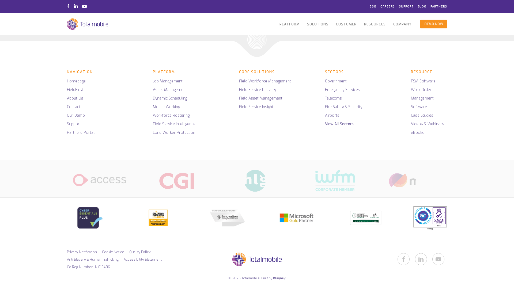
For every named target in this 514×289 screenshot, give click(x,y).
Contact (73, 106)
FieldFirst (75, 89)
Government (336, 81)
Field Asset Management (260, 98)
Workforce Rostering (171, 115)
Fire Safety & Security (343, 106)
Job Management (168, 81)
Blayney (279, 278)
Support (74, 124)
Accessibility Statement (143, 259)
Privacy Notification (82, 252)
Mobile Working (166, 106)
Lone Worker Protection (174, 132)
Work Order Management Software (422, 98)
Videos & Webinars (427, 124)
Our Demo (76, 115)
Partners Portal (81, 132)
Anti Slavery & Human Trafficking (93, 259)
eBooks (417, 132)
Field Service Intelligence (174, 124)
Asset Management (170, 89)
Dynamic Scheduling (170, 98)
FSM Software (423, 81)
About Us (75, 98)
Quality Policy (140, 252)
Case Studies (422, 115)
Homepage (76, 81)
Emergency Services (342, 89)
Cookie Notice (113, 252)
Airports (332, 115)
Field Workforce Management (265, 81)
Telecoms (333, 98)
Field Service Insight (256, 106)
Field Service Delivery (257, 89)
